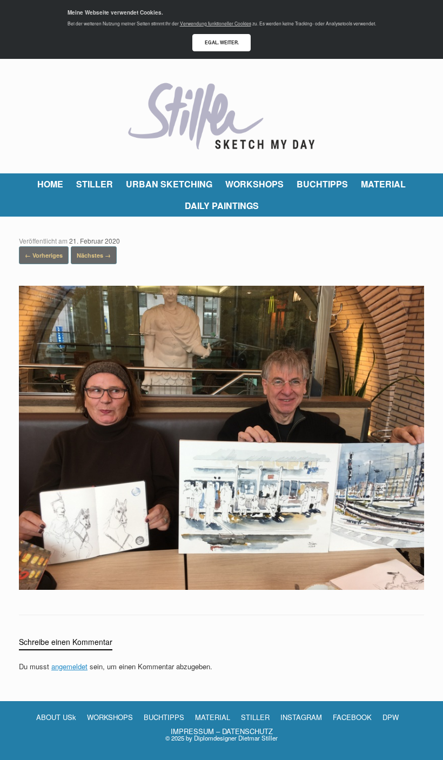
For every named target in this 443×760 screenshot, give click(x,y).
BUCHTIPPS (322, 184)
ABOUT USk (56, 717)
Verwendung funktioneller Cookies (215, 23)
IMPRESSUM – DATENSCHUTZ (222, 731)
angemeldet (69, 666)
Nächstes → (94, 255)
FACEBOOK (352, 717)
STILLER (94, 184)
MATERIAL (383, 184)
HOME (50, 184)
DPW (390, 717)
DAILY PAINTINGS (222, 205)
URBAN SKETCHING (169, 184)
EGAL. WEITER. (222, 42)
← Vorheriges (44, 255)
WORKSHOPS (254, 184)
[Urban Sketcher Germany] (221, 116)
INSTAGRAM (301, 717)
